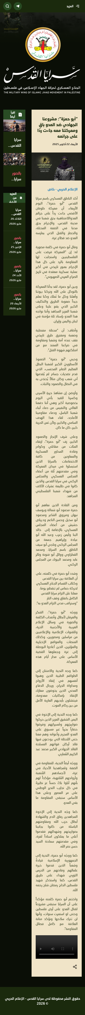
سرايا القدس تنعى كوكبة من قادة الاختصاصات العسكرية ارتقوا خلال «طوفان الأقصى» (14, 258)
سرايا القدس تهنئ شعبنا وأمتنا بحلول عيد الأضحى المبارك (14, 222)
